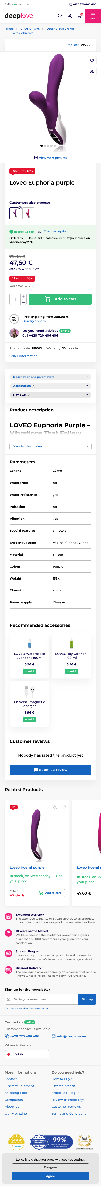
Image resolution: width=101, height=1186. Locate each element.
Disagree (50, 1167)
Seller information (23, 356)
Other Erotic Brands (60, 28)
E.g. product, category (33, 46)
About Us (12, 1106)
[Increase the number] (23, 296)
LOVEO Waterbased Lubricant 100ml (29, 656)
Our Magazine (16, 1113)
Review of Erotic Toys (68, 1100)
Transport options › (57, 231)
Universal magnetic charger (29, 704)
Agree (50, 1176)
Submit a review (52, 770)
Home (9, 28)
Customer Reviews (66, 1106)
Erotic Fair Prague (65, 1093)
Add (31, 671)
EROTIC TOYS (30, 28)
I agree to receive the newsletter (26, 1008)
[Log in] (69, 16)
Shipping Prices (17, 1093)
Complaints (14, 1100)
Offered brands (63, 1086)
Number (15, 299)
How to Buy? (62, 1079)
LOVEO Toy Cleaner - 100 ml (71, 656)
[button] (60, 16)
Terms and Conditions (69, 1113)
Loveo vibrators (22, 33)
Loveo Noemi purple (27, 867)
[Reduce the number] (23, 302)
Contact (11, 1079)
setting (79, 1159)
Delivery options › (35, 321)
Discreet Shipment (19, 1086)
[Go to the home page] (19, 15)
